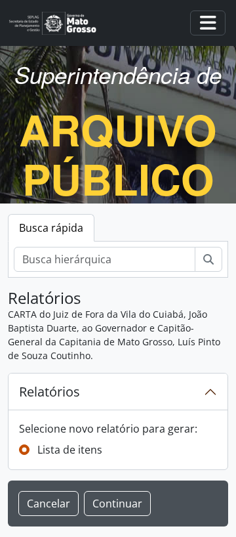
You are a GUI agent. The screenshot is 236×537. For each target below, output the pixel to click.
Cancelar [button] (48, 503)
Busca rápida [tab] (51, 228)
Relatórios (49, 391)
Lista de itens (69, 449)
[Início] (58, 23)
